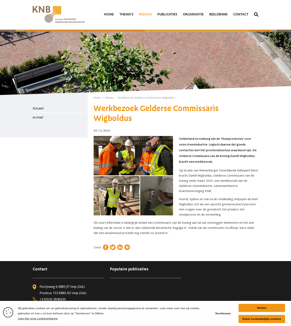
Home (109, 14)
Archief (38, 117)
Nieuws (145, 14)
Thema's (126, 14)
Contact (240, 14)
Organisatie (193, 14)
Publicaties (167, 14)
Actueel (38, 108)
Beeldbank (218, 14)
